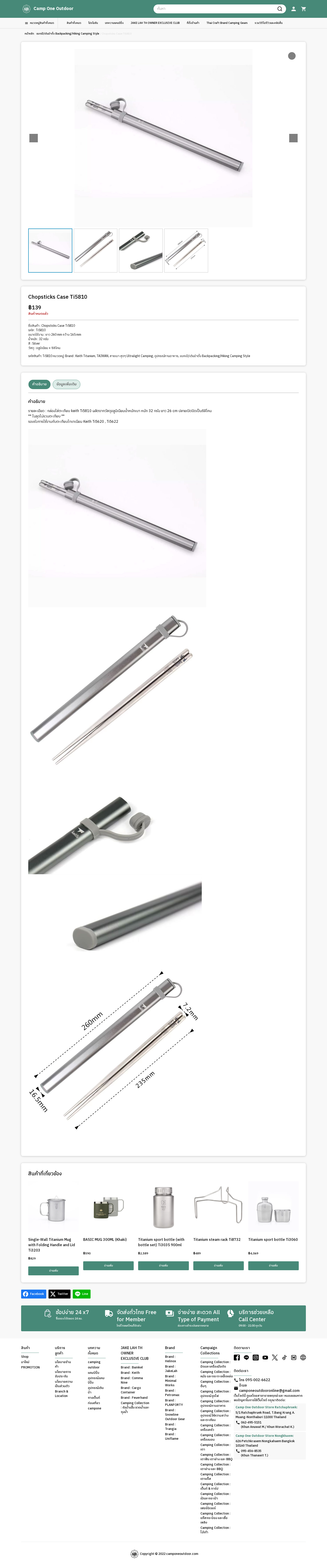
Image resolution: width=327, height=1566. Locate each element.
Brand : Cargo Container (131, 1390)
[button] (293, 138)
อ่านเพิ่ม (53, 1271)
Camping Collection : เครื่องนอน (215, 1437)
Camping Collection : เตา (215, 1447)
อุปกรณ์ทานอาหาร (166, 356)
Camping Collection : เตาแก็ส (215, 1476)
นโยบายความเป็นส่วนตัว (64, 1384)
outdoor (94, 1367)
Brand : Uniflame (171, 1436)
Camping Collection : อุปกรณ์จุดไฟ (215, 1393)
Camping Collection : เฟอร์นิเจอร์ (215, 1506)
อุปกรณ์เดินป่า (96, 1390)
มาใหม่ (25, 1362)
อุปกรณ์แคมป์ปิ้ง (96, 1380)
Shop (24, 1357)
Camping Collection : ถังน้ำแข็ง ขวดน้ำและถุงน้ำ (135, 1407)
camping (94, 1362)
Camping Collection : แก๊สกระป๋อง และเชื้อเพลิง (215, 1518)
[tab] (39, 384)
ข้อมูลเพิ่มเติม (67, 384)
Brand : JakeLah (171, 1368)
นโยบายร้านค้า (63, 1364)
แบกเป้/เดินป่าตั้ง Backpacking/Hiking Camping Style (67, 34)
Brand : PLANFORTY (174, 1402)
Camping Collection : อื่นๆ (215, 1384)
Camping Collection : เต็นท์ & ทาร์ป (215, 1486)
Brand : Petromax (172, 1392)
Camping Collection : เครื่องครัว (215, 1427)
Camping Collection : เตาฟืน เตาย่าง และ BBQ (216, 1457)
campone (94, 1408)
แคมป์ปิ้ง (93, 1373)
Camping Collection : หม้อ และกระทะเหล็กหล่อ (216, 1374)
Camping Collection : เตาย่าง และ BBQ (215, 1466)
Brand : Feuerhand (134, 1398)
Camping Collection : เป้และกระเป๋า (215, 1496)
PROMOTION (30, 1367)
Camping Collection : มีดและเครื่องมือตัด (215, 1364)
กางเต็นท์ (94, 1398)
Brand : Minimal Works (170, 1381)
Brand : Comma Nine (132, 1380)
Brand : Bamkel (132, 1367)
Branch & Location (61, 1393)
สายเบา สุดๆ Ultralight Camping (131, 356)
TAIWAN (102, 356)
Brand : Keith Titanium (80, 356)
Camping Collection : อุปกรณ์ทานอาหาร (215, 1403)
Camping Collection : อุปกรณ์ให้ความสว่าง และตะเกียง (215, 1415)
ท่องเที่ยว (94, 1403)
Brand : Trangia (170, 1426)
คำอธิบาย (39, 384)
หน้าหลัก (29, 34)
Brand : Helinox (170, 1359)
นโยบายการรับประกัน (63, 1374)
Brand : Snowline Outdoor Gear (175, 1414)
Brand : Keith (130, 1373)
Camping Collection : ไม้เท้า (215, 1530)
